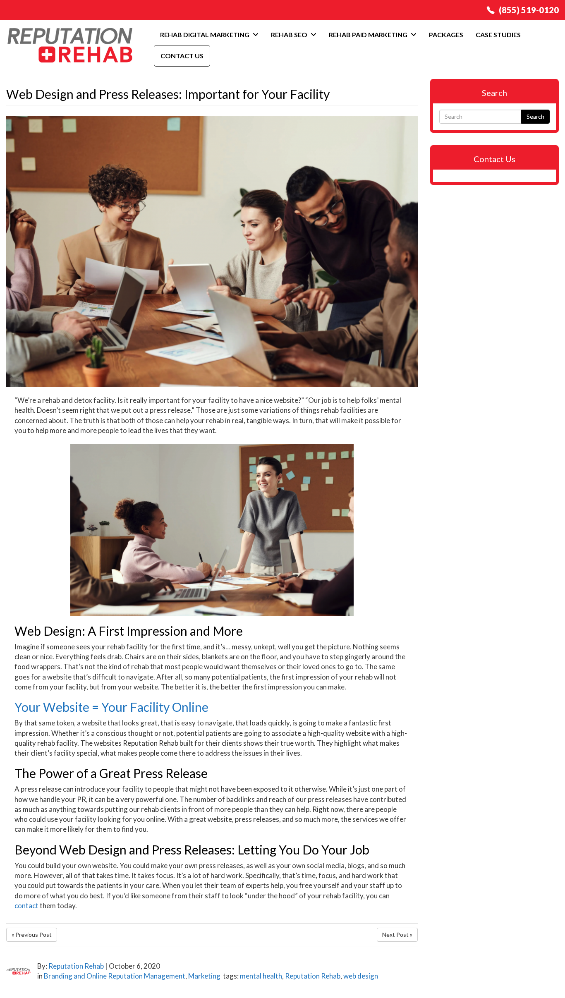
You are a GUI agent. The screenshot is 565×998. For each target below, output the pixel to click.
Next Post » (397, 934)
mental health (261, 976)
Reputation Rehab (76, 966)
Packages (446, 34)
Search (535, 116)
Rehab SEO (290, 34)
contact (26, 905)
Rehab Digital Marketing (205, 34)
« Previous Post (32, 934)
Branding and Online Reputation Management (114, 976)
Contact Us (181, 56)
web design (360, 976)
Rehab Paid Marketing (369, 34)
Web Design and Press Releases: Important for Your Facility (168, 93)
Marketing (204, 976)
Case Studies (498, 34)
